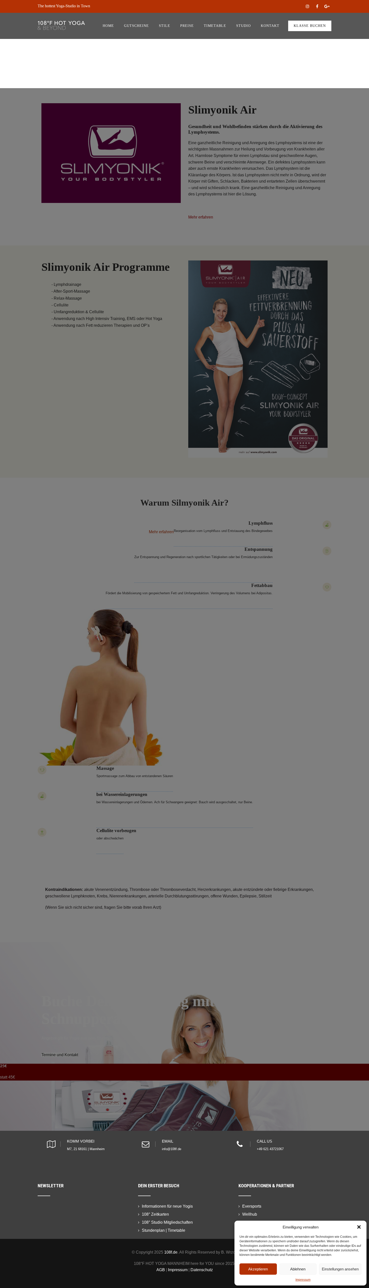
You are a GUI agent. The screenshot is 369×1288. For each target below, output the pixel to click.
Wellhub (249, 1214)
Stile (164, 26)
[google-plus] (327, 6)
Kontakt (270, 26)
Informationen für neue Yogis (167, 1206)
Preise (187, 26)
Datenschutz (202, 1270)
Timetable (215, 26)
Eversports (251, 1206)
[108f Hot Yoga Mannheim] (61, 15)
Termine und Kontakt (59, 1055)
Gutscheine (136, 26)
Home (108, 26)
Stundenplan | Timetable (163, 1230)
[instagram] (307, 6)
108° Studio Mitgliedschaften (167, 1222)
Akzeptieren (258, 1269)
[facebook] (317, 6)
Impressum (303, 1279)
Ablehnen (297, 1269)
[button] (358, 1226)
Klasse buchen (310, 26)
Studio (243, 26)
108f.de (170, 1252)
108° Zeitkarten (155, 1214)
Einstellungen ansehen (340, 1269)
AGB (160, 1270)
